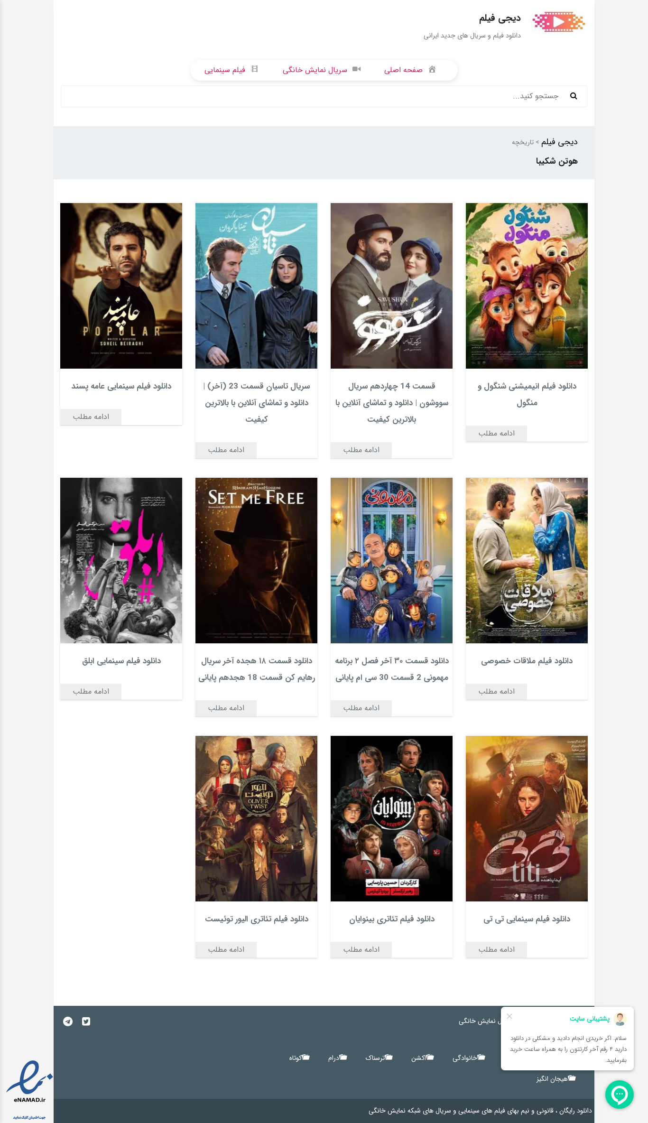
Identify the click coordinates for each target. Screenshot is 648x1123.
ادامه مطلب (496, 433)
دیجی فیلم (559, 141)
